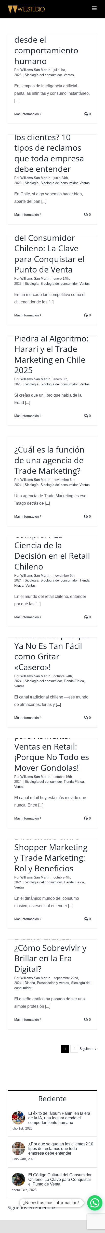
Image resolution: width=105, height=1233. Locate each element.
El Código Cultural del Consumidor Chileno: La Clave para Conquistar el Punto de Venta (49, 248)
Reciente (52, 1098)
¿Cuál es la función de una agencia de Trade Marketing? (49, 460)
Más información (26, 114)
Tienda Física (74, 681)
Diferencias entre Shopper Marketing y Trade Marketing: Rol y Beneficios (50, 852)
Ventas (69, 75)
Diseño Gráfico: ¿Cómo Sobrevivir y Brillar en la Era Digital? (50, 952)
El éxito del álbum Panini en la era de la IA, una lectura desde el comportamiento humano (49, 34)
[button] (94, 1203)
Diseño (30, 983)
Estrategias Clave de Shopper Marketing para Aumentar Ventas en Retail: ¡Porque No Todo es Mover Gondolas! (52, 741)
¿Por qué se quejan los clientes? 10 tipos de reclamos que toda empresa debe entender (50, 147)
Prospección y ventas (53, 983)
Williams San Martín (35, 70)
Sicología (31, 183)
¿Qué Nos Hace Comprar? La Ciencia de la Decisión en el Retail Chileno (52, 545)
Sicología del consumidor (43, 75)
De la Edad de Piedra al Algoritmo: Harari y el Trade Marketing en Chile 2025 (51, 348)
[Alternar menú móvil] (94, 8)
